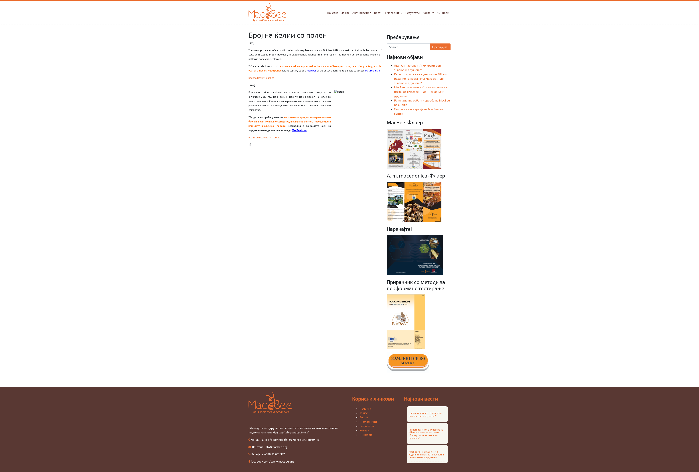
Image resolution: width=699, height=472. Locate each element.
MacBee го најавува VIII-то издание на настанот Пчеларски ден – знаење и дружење (420, 91)
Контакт (428, 12)
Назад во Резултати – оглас (264, 137)
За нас (345, 12)
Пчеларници (393, 12)
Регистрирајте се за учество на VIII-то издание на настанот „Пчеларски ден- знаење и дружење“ (420, 78)
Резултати (412, 12)
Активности (360, 12)
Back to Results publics (261, 77)
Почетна (332, 12)
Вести (378, 12)
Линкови (443, 12)
